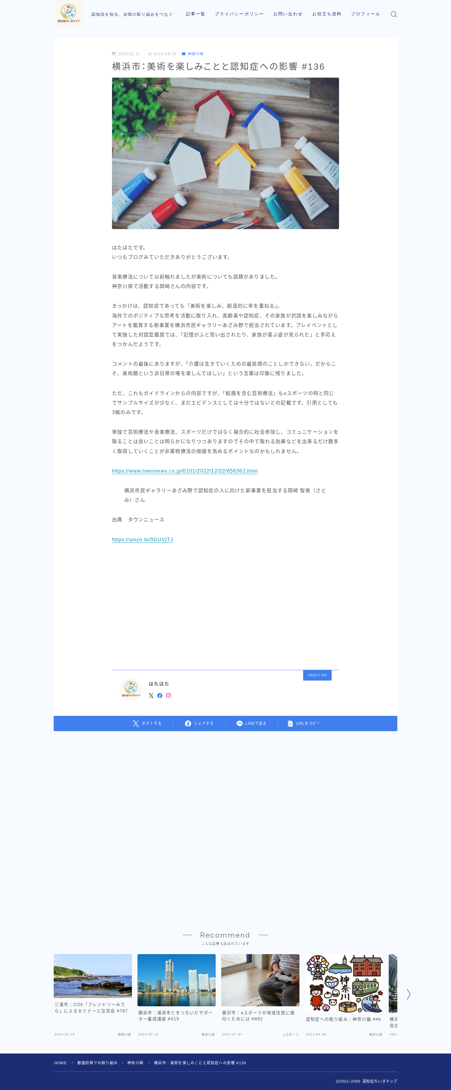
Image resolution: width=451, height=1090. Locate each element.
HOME (60, 1063)
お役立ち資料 (327, 14)
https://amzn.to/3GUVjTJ (142, 539)
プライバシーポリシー (239, 14)
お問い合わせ (288, 14)
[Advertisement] (225, 605)
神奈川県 (196, 54)
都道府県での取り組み (97, 1063)
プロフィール (366, 14)
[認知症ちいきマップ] (68, 14)
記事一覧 (196, 14)
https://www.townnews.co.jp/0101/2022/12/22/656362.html (185, 471)
